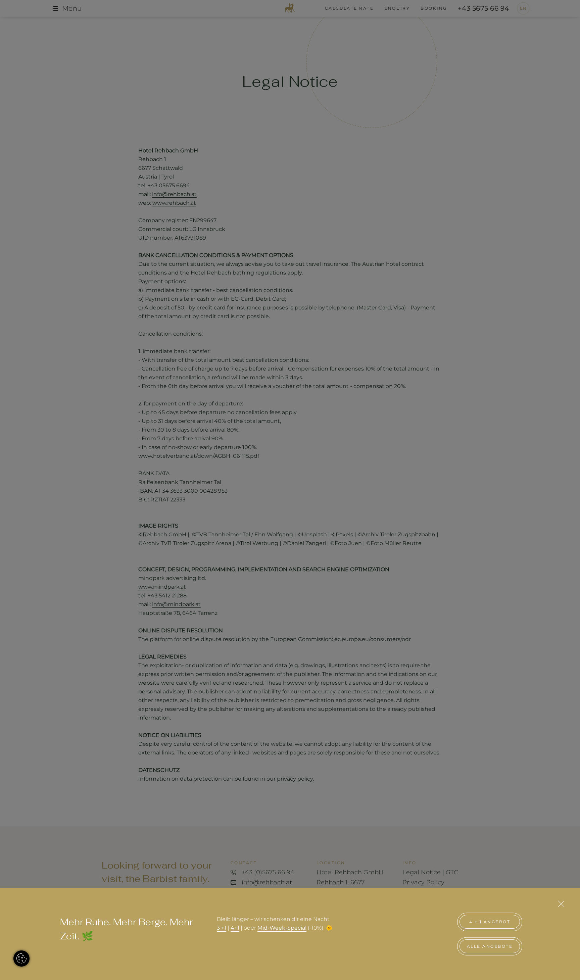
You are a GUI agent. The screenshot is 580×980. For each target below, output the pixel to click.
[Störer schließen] (561, 904)
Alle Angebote (490, 946)
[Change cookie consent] (21, 958)
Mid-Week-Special (281, 928)
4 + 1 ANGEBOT (489, 921)
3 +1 (221, 928)
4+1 (235, 928)
